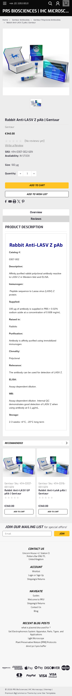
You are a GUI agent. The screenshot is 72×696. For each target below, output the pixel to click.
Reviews (36, 219)
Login (30, 575)
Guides (36, 595)
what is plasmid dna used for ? (36, 627)
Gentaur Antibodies (20, 20)
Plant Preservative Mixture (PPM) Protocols (36, 642)
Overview (36, 212)
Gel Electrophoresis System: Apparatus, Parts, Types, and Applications (36, 633)
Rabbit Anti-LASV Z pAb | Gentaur (21, 22)
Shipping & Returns (36, 579)
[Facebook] (5, 201)
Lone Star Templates (46, 693)
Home (5, 20)
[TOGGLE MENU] (4, 4)
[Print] (14, 201)
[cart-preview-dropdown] (65, 3)
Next (66, 443)
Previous (62, 443)
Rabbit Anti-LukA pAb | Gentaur (52, 492)
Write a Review (14, 145)
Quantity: (10, 173)
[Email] (10, 201)
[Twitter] (18, 201)
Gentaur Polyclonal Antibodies (46, 20)
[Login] (57, 4)
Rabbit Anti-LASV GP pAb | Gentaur (17, 492)
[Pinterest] (23, 201)
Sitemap (47, 689)
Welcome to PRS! (36, 599)
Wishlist (36, 571)
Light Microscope (36, 638)
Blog (36, 611)
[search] (50, 4)
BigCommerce (20, 693)
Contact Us (36, 607)
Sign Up (40, 575)
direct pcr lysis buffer (36, 646)
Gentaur (9, 483)
